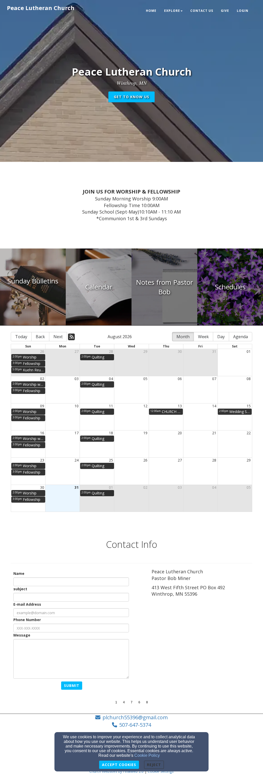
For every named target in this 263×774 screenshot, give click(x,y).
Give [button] (225, 10)
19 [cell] (145, 432)
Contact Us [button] (201, 10)
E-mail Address (27, 604)
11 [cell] (111, 405)
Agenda (240, 336)
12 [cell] (145, 405)
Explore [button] (172, 10)
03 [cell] (76, 378)
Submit (71, 685)
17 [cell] (76, 432)
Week (203, 336)
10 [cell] (76, 405)
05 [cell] (145, 378)
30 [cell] (180, 351)
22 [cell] (249, 432)
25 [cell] (111, 460)
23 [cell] (42, 460)
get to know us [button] (131, 96)
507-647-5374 (135, 724)
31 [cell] (214, 351)
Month (183, 336)
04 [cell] (111, 378)
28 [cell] (111, 351)
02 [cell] (42, 378)
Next (58, 336)
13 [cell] (180, 405)
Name (18, 573)
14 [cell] (214, 405)
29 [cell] (145, 351)
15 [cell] (249, 405)
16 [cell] (42, 432)
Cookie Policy (147, 755)
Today (21, 336)
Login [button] (242, 10)
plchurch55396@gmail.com (135, 717)
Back (40, 336)
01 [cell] (249, 351)
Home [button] (151, 10)
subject (20, 588)
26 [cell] (42, 351)
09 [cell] (42, 405)
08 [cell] (249, 378)
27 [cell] (76, 351)
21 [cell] (214, 432)
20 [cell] (180, 432)
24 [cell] (76, 460)
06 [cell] (180, 378)
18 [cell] (111, 432)
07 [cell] (214, 378)
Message (21, 635)
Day (221, 336)
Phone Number (27, 619)
